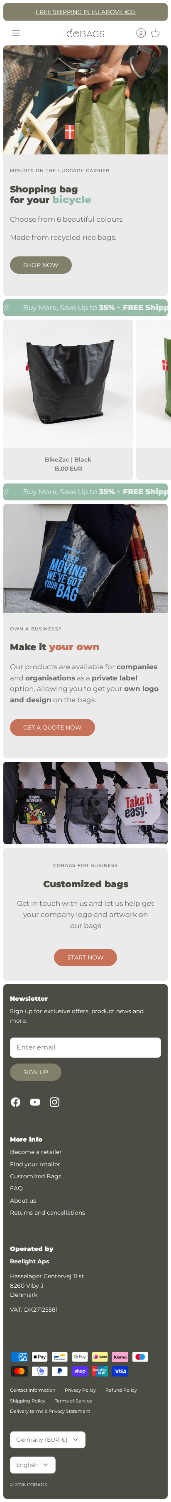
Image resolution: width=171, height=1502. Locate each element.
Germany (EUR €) (42, 1439)
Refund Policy (121, 1390)
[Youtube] (35, 1102)
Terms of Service (73, 1401)
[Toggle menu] (16, 33)
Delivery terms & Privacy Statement (50, 1411)
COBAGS (37, 1485)
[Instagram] (54, 1102)
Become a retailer (36, 1152)
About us (23, 1200)
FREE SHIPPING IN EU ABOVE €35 (86, 12)
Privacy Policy (80, 1390)
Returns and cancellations (47, 1212)
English (27, 1465)
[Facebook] (15, 1102)
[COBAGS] (85, 33)
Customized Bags (35, 1176)
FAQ (16, 1188)
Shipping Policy (27, 1401)
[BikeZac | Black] (68, 384)
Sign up (35, 1072)
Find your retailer (35, 1164)
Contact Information (32, 1390)
